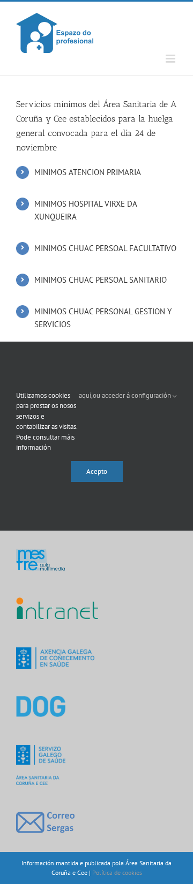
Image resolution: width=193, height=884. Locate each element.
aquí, (86, 395)
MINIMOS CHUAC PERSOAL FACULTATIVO (105, 248)
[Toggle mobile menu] (171, 58)
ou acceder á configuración (133, 395)
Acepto (96, 471)
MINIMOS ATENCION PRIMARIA (87, 172)
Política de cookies (117, 872)
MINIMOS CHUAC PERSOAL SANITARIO (100, 280)
